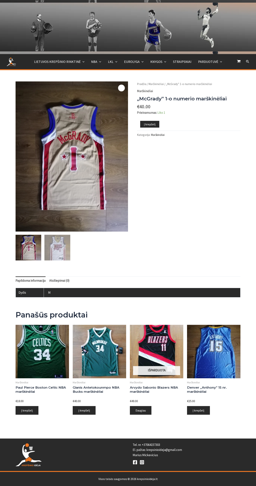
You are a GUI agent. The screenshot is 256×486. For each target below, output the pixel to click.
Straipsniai (182, 61)
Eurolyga (132, 61)
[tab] (31, 280)
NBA (94, 61)
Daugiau (140, 410)
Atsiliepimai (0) (59, 280)
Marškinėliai (156, 84)
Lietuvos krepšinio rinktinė (57, 61)
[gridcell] (186, 450)
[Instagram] (142, 462)
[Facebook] (135, 462)
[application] (83, 62)
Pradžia (141, 84)
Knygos (156, 61)
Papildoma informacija (31, 280)
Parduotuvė (208, 61)
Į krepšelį (150, 124)
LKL (110, 61)
